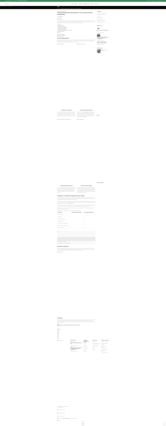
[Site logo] (7, 3)
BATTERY (23, 0)
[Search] (161, 4)
